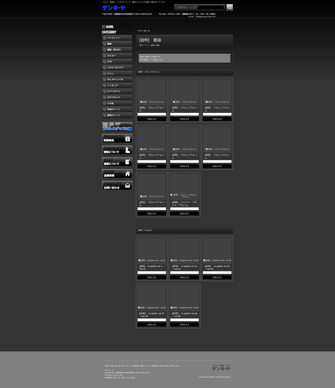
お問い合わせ (174, 366)
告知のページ (113, 109)
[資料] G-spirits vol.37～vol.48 (151, 315)
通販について (145, 366)
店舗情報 (136, 366)
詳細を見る (151, 119)
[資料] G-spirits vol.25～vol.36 (217, 267)
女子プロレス (113, 97)
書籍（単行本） (114, 50)
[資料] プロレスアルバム (151, 109)
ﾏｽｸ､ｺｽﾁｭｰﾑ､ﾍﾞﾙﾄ (115, 79)
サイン (110, 73)
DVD (109, 61)
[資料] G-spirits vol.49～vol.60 (184, 315)
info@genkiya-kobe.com (206, 17)
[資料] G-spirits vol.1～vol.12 (151, 267)
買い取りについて (125, 366)
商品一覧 (114, 366)
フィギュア (112, 85)
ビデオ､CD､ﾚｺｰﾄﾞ (115, 67)
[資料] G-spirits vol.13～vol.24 (184, 267)
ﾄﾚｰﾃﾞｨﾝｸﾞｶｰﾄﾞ (114, 91)
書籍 (109, 44)
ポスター (111, 56)
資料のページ (144, 45)
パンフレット (113, 38)
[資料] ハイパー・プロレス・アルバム (184, 203)
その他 (110, 103)
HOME (139, 31)
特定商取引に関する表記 (159, 366)
